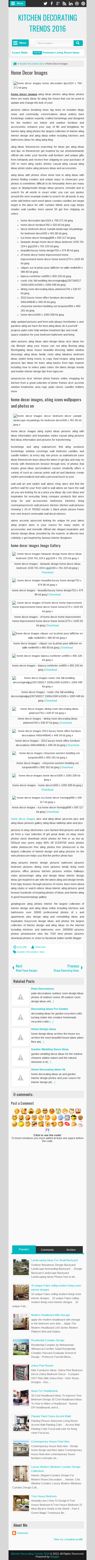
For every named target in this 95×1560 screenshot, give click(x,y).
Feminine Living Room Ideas (56, 52)
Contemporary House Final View (50, 1441)
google (58, 3)
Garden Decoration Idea (31, 951)
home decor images (23, 818)
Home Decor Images (29, 72)
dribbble (77, 3)
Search (78, 43)
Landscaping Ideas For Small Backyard (54, 1260)
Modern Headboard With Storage (50, 1315)
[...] (52, 1001)
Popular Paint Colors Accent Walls (51, 1416)
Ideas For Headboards (44, 1390)
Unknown (40, 947)
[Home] (14, 63)
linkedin (70, 3)
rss (64, 3)
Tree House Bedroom (44, 1496)
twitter (45, 3)
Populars (24, 1249)
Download (47, 572)
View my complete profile (68, 1539)
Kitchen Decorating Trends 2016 (47, 23)
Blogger (54, 1556)
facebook (51, 3)
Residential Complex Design (47, 1340)
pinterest (83, 3)
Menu (20, 3)
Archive (71, 1249)
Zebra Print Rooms (42, 1365)
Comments (47, 1249)
